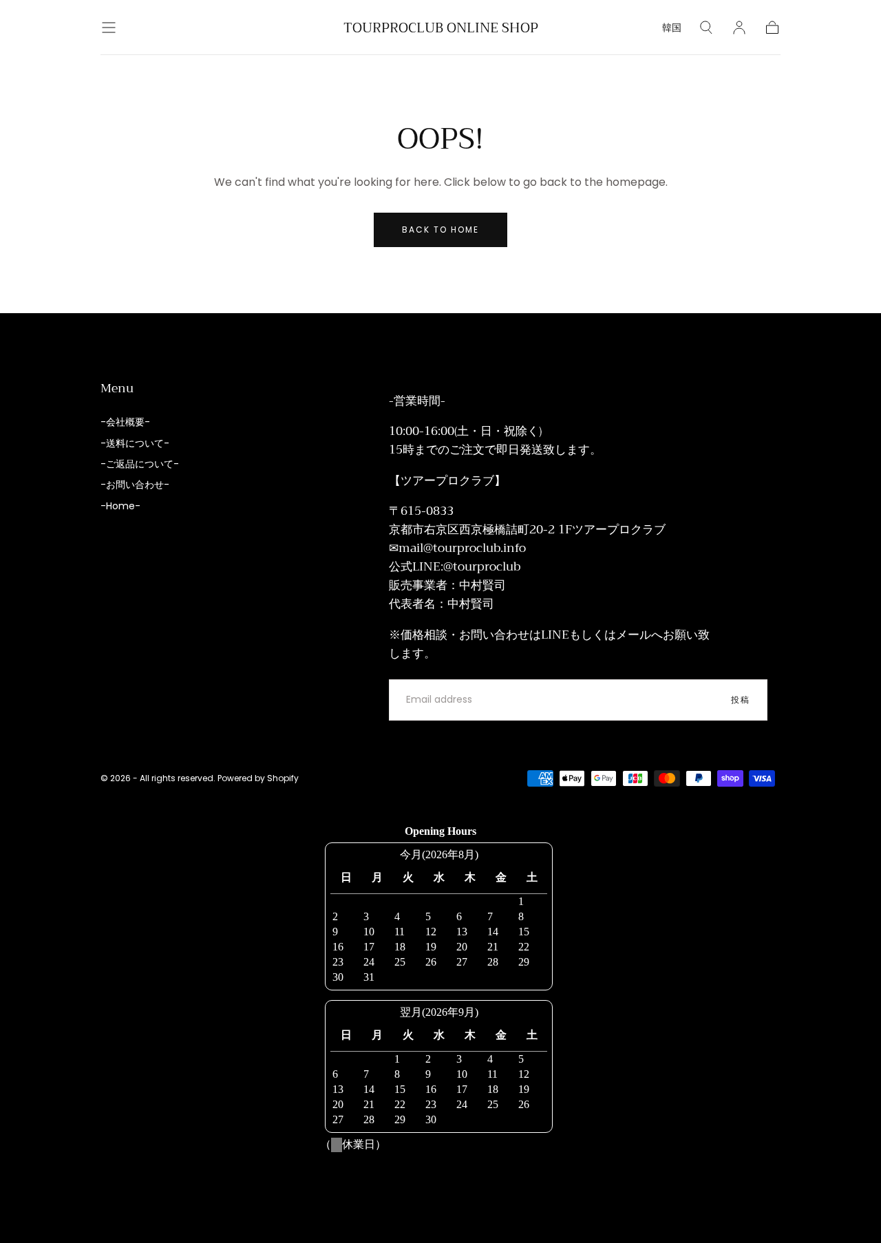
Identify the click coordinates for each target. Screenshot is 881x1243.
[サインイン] (739, 27)
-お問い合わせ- (134, 484)
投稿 (740, 699)
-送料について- (134, 443)
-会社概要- (125, 422)
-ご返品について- (139, 464)
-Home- (120, 506)
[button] (108, 27)
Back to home (440, 229)
